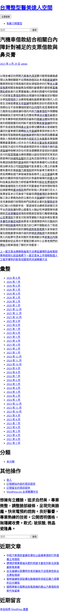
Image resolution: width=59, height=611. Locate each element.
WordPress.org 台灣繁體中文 (22, 491)
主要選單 (5, 17)
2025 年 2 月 (13, 348)
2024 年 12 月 (14, 356)
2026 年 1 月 (13, 305)
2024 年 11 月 (14, 360)
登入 (9, 480)
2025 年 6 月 (13, 333)
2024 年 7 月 (13, 376)
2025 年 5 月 (13, 337)
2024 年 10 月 (14, 364)
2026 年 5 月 (13, 289)
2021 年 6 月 (13, 439)
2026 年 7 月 (13, 282)
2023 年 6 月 (13, 427)
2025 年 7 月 (13, 329)
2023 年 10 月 (14, 411)
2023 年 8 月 (13, 419)
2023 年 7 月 (13, 423)
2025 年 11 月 (14, 313)
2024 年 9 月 (13, 368)
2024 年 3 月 (13, 392)
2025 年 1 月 (13, 352)
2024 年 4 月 (13, 388)
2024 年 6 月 (13, 380)
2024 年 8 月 (13, 372)
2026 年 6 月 (13, 285)
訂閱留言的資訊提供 (18, 487)
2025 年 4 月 (13, 340)
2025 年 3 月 (13, 344)
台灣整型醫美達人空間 (26, 8)
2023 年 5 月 (13, 431)
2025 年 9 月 (13, 321)
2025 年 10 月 (14, 317)
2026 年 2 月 (13, 301)
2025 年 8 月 (13, 325)
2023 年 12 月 (14, 403)
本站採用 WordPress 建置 (14, 609)
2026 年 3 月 (13, 297)
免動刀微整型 (14, 23)
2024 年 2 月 (13, 396)
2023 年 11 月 (14, 407)
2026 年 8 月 (13, 278)
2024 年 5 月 (13, 384)
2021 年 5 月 (13, 443)
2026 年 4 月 (13, 293)
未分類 (10, 461)
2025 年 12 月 (14, 309)
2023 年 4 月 (13, 435)
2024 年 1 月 (13, 399)
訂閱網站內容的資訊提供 (21, 484)
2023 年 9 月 (13, 415)
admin (24, 63)
